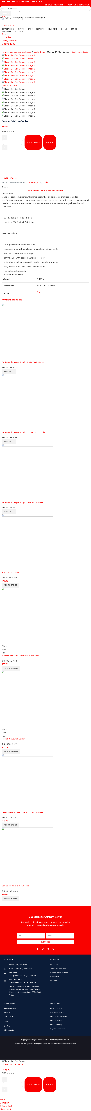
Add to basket (33, 142)
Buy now (50, 1084)
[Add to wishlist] (5, 1095)
